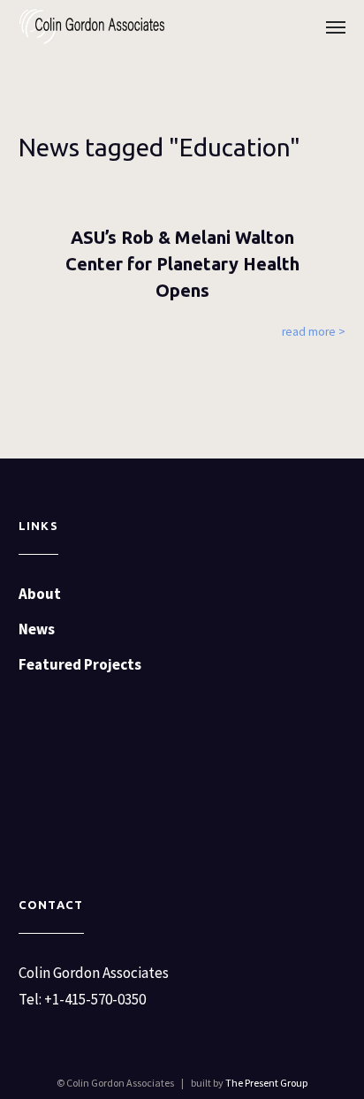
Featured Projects (80, 664)
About (40, 593)
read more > (313, 331)
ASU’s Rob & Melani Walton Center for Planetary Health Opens (182, 263)
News (37, 629)
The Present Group (266, 1082)
